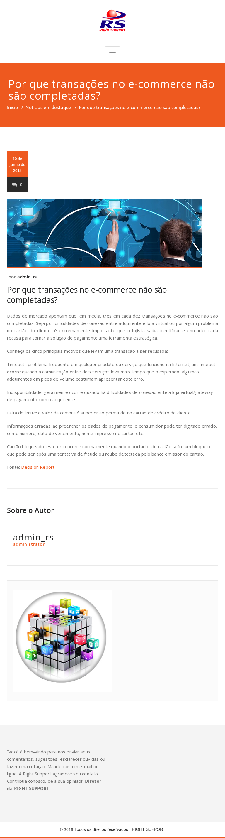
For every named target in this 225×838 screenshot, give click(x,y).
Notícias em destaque (48, 107)
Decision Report (37, 467)
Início (12, 107)
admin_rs (27, 277)
